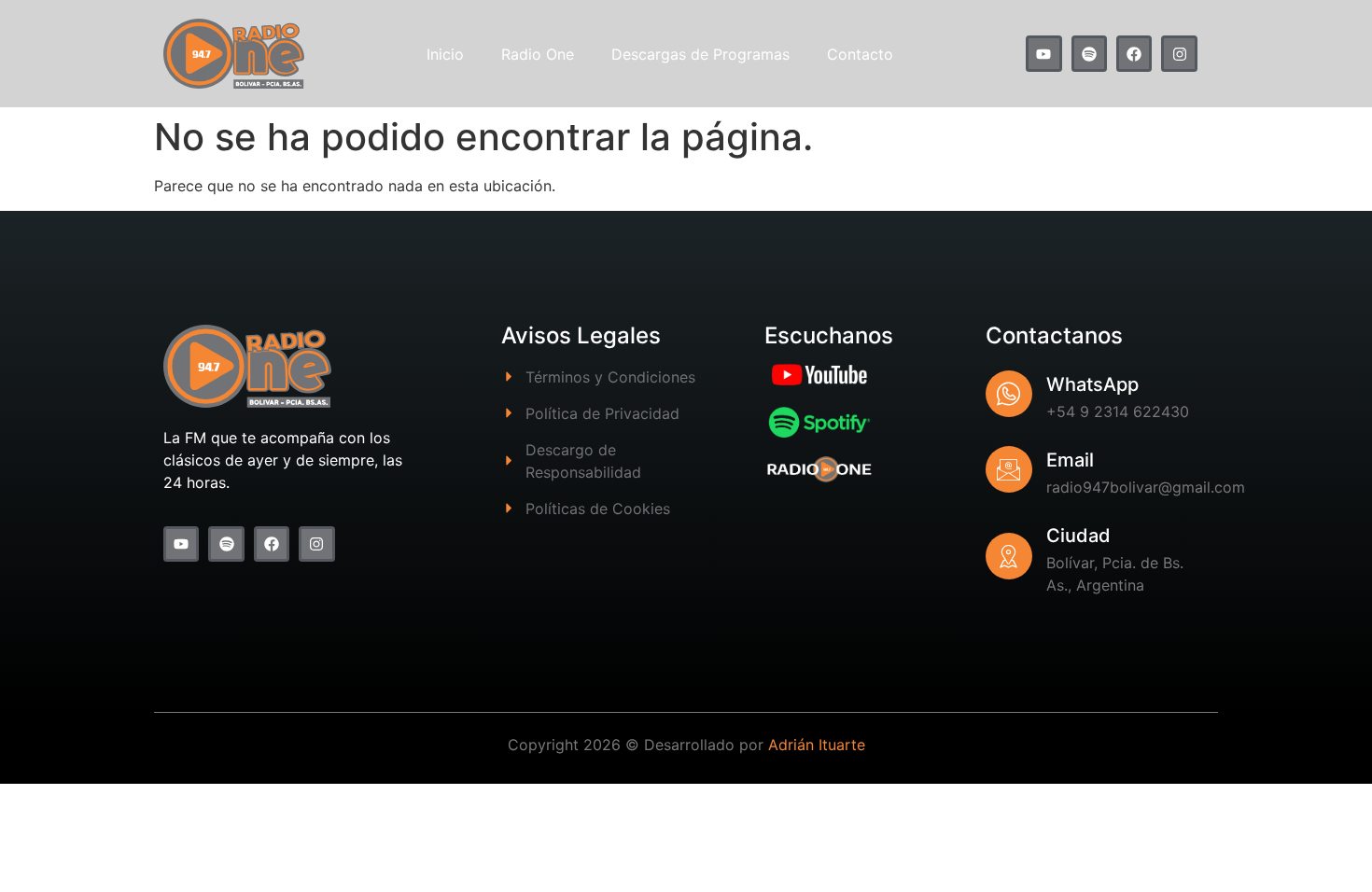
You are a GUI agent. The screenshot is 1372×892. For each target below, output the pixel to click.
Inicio (445, 54)
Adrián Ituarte (816, 744)
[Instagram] (1179, 53)
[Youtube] (1043, 53)
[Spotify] (1089, 53)
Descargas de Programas (700, 54)
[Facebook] (1134, 53)
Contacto (860, 54)
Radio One (537, 54)
